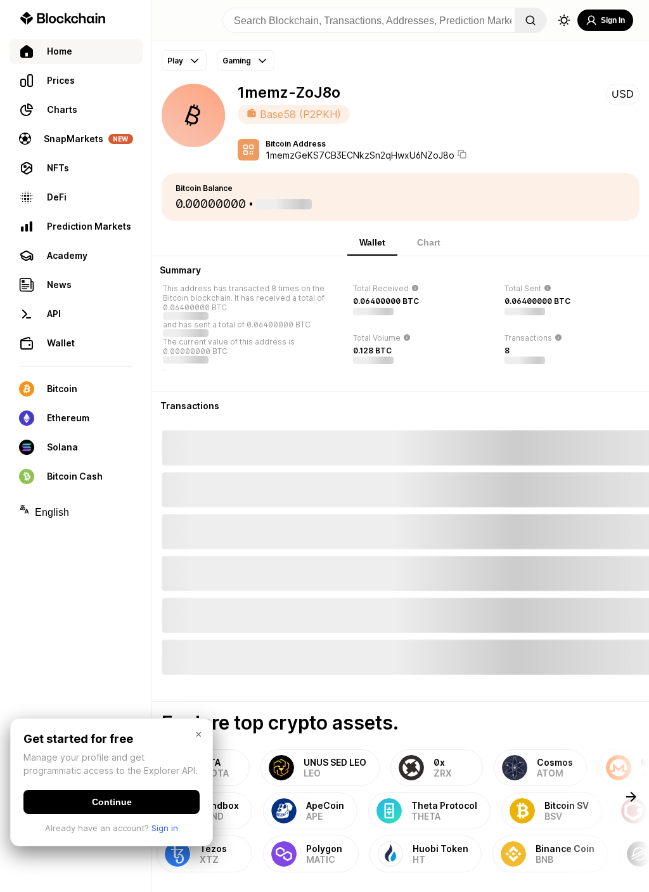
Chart (428, 242)
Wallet (372, 242)
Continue (112, 802)
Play (175, 60)
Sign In (613, 20)
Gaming (236, 60)
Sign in (164, 828)
